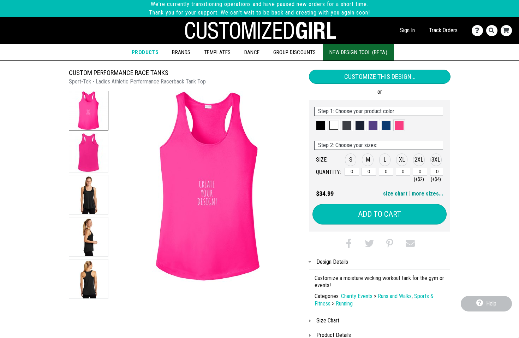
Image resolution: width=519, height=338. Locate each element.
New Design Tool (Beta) (358, 52)
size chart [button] (395, 193)
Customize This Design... (380, 76)
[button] (88, 110)
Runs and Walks (395, 296)
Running (344, 303)
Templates (217, 52)
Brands (181, 52)
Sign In (407, 30)
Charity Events (356, 296)
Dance (252, 52)
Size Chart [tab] (327, 320)
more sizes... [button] (427, 193)
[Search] (493, 30)
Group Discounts (294, 52)
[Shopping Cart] (508, 30)
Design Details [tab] (332, 261)
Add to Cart (379, 214)
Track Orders (443, 30)
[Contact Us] (479, 30)
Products (145, 52)
